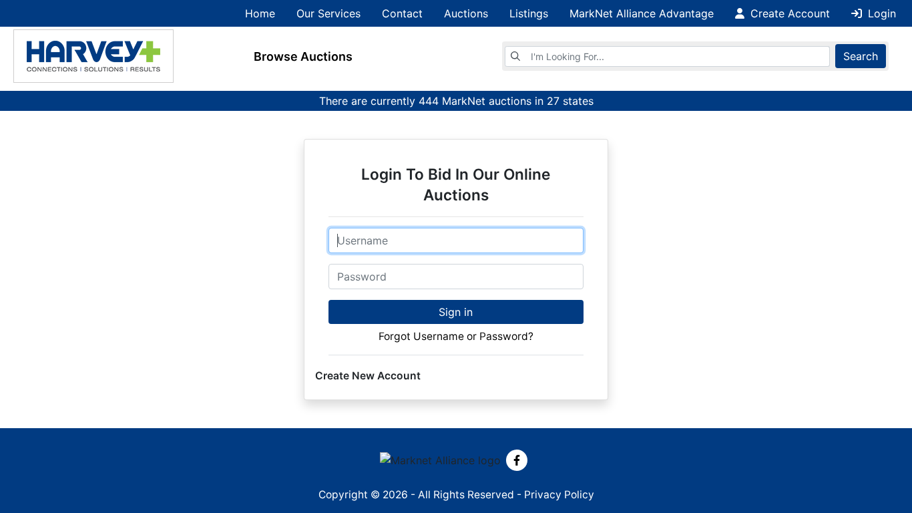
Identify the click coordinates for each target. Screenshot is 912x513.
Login (880, 13)
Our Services (328, 13)
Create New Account (368, 375)
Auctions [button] (466, 13)
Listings (528, 13)
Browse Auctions (303, 56)
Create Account (788, 13)
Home (260, 13)
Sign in (456, 312)
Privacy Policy (559, 494)
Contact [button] (402, 13)
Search (860, 56)
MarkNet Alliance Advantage (641, 13)
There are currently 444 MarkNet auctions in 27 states (456, 101)
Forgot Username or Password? (456, 336)
